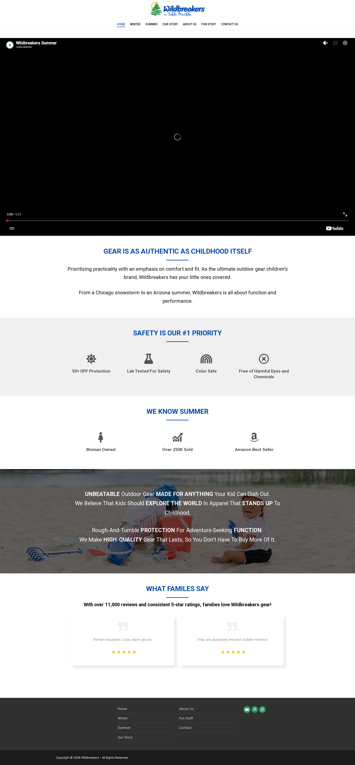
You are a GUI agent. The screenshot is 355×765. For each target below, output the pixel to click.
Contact (185, 728)
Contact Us (229, 24)
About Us (189, 24)
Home (121, 24)
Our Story (170, 24)
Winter (135, 24)
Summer (151, 24)
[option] (232, 641)
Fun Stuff (208, 24)
